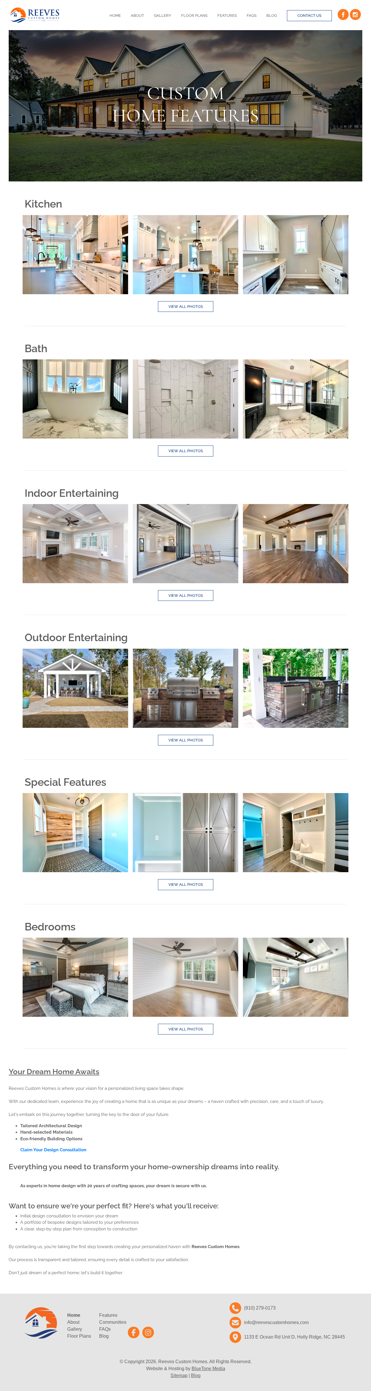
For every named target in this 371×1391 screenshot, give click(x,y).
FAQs (252, 15)
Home (115, 15)
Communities (112, 1322)
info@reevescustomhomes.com (276, 1322)
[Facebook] (343, 14)
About (137, 15)
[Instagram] (355, 14)
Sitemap (179, 1375)
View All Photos (185, 306)
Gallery (162, 15)
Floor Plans (194, 15)
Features (227, 15)
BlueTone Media (208, 1368)
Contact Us (309, 15)
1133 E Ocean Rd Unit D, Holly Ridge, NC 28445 (294, 1336)
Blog (271, 15)
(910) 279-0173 (260, 1307)
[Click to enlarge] (75, 254)
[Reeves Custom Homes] (34, 15)
